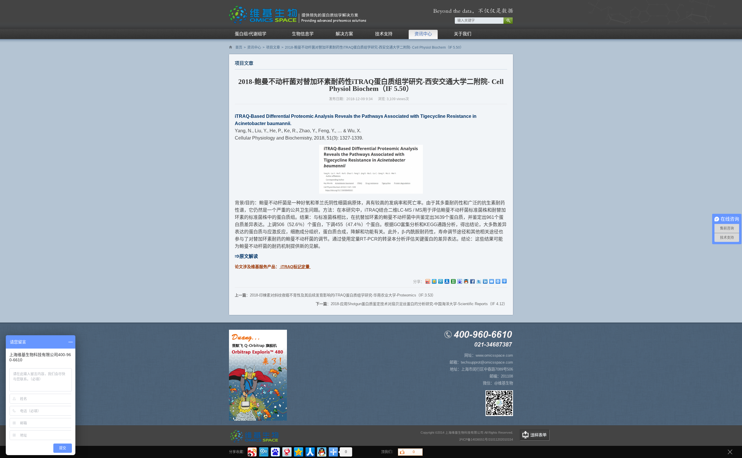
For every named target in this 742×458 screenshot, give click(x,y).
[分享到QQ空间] (434, 281)
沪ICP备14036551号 (473, 439)
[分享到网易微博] (286, 451)
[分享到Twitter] (478, 281)
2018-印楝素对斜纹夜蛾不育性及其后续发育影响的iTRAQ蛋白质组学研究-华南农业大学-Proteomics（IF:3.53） (343, 295)
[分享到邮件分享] (491, 281)
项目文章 (273, 47)
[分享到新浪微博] (427, 281)
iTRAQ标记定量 (294, 266)
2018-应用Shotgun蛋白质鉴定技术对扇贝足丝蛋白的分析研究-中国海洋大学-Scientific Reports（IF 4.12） (419, 304)
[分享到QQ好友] (466, 281)
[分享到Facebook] (472, 281)
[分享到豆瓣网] (453, 281)
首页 (238, 47)
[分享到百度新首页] (459, 281)
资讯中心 (254, 47)
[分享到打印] (497, 281)
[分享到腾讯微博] (440, 281)
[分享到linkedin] (485, 281)
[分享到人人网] (446, 281)
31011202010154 (501, 439)
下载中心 (535, 435)
